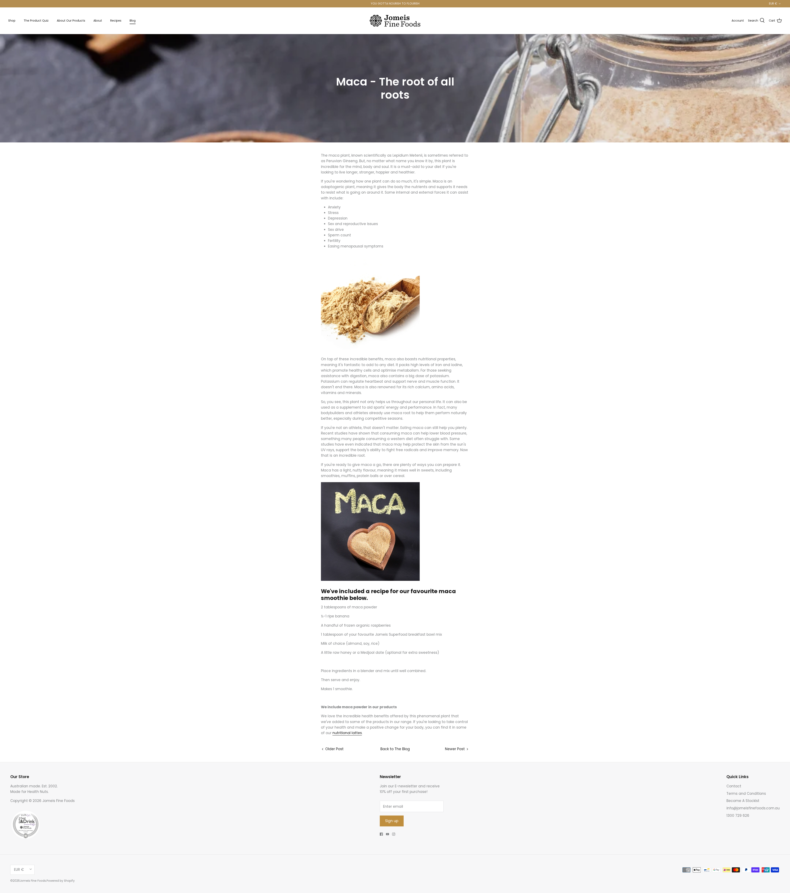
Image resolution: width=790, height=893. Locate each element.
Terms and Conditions (746, 793)
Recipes (115, 20)
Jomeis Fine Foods (33, 881)
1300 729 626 (737, 815)
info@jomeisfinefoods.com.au (753, 808)
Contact (733, 786)
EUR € (773, 3)
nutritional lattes (347, 732)
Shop (11, 20)
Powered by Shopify (60, 881)
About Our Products (71, 20)
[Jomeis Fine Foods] (395, 21)
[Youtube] (387, 834)
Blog (133, 20)
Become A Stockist (742, 800)
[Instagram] (393, 834)
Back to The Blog (395, 748)
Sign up (391, 820)
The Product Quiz (36, 20)
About (97, 20)
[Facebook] (381, 834)
